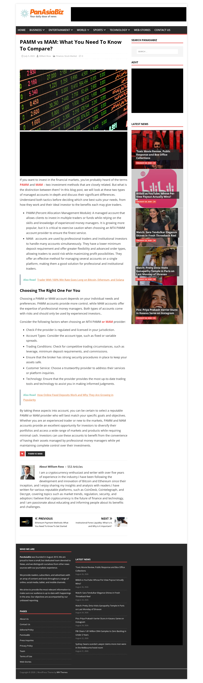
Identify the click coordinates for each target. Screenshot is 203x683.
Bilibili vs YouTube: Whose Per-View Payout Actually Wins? (155, 195)
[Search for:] (157, 51)
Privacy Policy (26, 645)
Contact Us (162, 30)
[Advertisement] (128, 14)
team (57, 560)
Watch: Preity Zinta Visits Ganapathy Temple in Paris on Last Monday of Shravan (155, 271)
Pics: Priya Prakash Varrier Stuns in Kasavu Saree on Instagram (156, 311)
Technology (118, 30)
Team (22, 651)
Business (35, 30)
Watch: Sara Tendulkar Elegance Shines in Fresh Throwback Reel (156, 233)
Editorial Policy (27, 629)
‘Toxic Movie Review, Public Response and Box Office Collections (153, 155)
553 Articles (75, 467)
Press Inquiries (27, 640)
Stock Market (70, 56)
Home (22, 30)
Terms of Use (26, 656)
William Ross (45, 56)
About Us (24, 618)
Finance (59, 56)
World (81, 30)
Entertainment (59, 30)
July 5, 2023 (29, 56)
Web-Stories (142, 30)
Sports (98, 30)
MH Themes (62, 672)
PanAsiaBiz (25, 556)
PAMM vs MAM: (35, 453)
